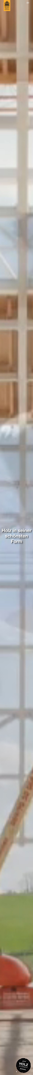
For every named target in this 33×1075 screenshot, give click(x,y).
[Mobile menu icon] (28, 2)
